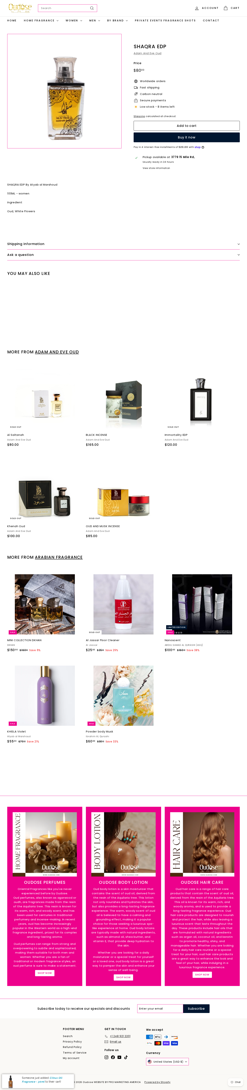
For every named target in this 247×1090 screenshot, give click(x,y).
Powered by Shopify (157, 1082)
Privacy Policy (72, 1041)
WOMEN (72, 20)
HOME (12, 20)
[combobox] (67, 8)
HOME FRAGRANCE (40, 20)
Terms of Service (75, 1052)
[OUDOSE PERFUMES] (45, 844)
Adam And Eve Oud (147, 53)
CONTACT (211, 20)
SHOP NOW (45, 973)
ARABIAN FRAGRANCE (59, 557)
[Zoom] (64, 91)
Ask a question (20, 254)
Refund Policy (72, 1047)
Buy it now (186, 137)
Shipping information (25, 244)
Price (137, 63)
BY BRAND (116, 20)
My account (71, 1058)
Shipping (139, 116)
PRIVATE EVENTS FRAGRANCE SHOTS (165, 20)
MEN (93, 20)
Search (68, 1036)
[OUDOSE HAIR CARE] (202, 844)
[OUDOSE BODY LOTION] (123, 844)
